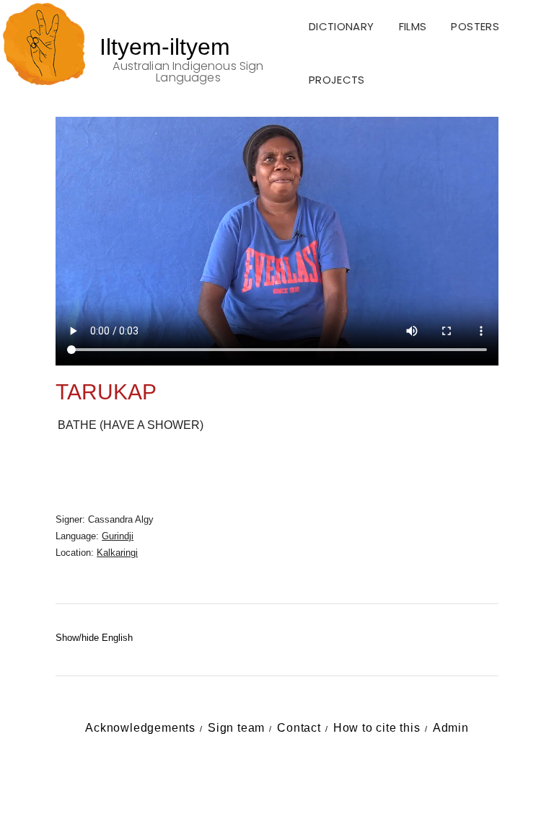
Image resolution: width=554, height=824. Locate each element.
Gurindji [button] (117, 536)
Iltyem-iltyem (165, 47)
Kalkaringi (117, 552)
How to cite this (377, 728)
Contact (299, 728)
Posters (475, 26)
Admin (451, 728)
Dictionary (341, 26)
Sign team (236, 728)
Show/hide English (94, 637)
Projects (337, 79)
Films (413, 26)
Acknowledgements (140, 728)
